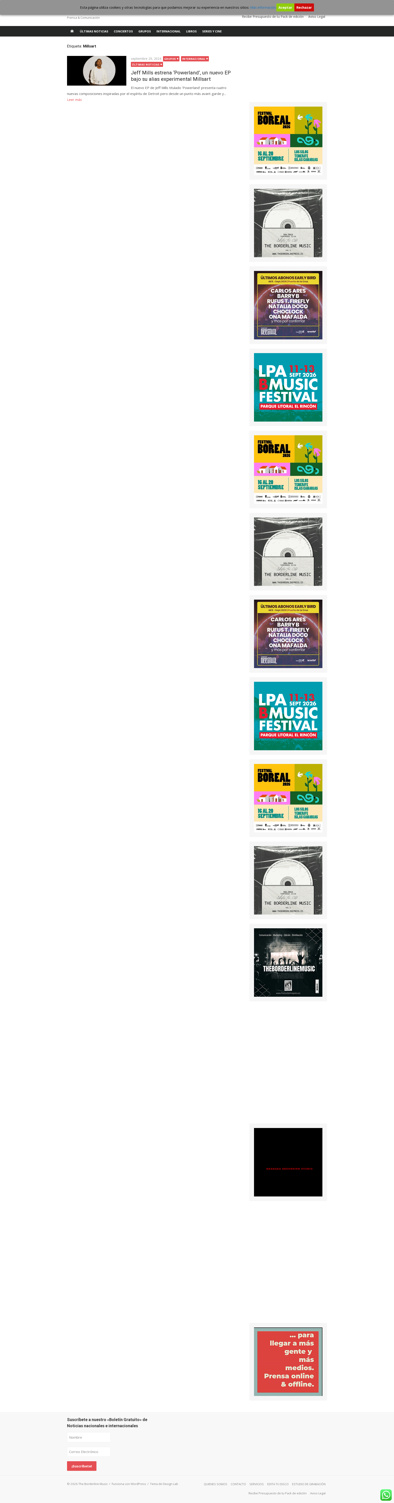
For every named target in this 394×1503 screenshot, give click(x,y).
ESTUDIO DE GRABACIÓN (309, 1484)
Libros (191, 31)
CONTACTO (238, 1484)
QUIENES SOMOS (215, 1484)
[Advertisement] (283, 71)
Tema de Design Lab (164, 1484)
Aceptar (285, 7)
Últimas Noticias (94, 31)
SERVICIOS (256, 1484)
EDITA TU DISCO (278, 1484)
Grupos (144, 31)
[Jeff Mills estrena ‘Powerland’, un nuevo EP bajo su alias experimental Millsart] (96, 71)
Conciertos (123, 31)
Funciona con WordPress (129, 1484)
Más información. (263, 7)
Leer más (74, 99)
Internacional (168, 31)
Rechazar (304, 7)
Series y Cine (212, 31)
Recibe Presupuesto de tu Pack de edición (273, 16)
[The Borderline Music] (72, 31)
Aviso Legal (316, 16)
